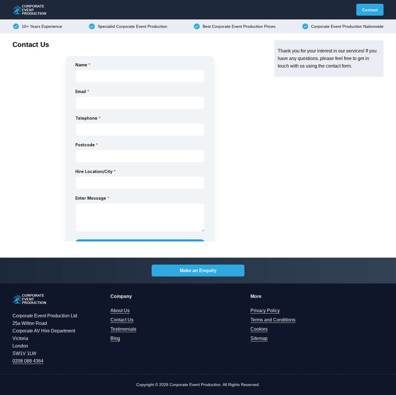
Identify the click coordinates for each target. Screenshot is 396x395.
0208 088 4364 (27, 360)
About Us (120, 310)
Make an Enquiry (198, 270)
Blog (115, 338)
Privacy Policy (265, 310)
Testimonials (123, 329)
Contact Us (121, 319)
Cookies (259, 329)
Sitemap (259, 338)
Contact (370, 10)
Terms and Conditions (272, 319)
